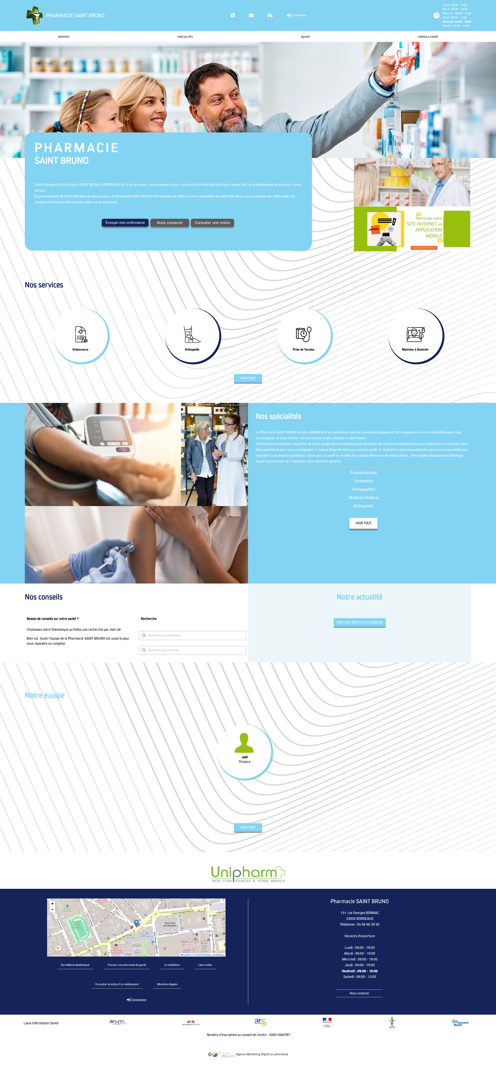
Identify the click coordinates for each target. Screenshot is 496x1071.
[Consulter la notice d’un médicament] (270, 15)
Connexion (299, 15)
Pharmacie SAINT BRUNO (75, 15)
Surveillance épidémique (75, 964)
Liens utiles (205, 964)
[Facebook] (233, 15)
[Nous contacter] (251, 15)
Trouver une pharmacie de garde (127, 964)
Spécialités (185, 36)
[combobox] (192, 635)
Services (64, 36)
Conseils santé (428, 36)
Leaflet (187, 954)
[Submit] (143, 635)
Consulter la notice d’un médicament (117, 984)
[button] (136, 924)
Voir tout (248, 378)
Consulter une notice (212, 223)
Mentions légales (167, 984)
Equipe (305, 36)
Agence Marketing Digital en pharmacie (261, 1054)
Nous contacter (170, 223)
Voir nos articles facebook (359, 622)
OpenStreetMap (203, 954)
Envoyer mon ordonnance (125, 223)
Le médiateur (172, 964)
